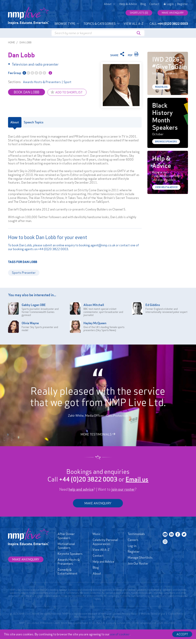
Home (11, 42)
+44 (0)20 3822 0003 (53, 249)
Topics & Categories (99, 24)
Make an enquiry (173, 12)
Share (114, 55)
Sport (67, 82)
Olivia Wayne (30, 323)
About (97, 573)
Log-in (132, 546)
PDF (130, 55)
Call (168, 24)
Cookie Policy (175, 613)
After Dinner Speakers (66, 536)
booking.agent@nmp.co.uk (97, 245)
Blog (143, 4)
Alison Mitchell (93, 305)
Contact (154, 4)
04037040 (133, 622)
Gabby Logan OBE (34, 305)
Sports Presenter (24, 273)
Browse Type (65, 24)
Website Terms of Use (153, 613)
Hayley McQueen (94, 323)
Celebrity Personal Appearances (105, 542)
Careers (133, 540)
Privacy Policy (130, 613)
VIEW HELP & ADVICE (166, 187)
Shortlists (139, 12)
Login (170, 4)
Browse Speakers (166, 141)
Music (97, 534)
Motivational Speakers (66, 546)
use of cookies (120, 634)
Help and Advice (103, 561)
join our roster (123, 489)
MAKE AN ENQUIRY (97, 503)
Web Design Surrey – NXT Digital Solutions (98, 616)
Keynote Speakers (70, 554)
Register (182, 4)
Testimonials (136, 534)
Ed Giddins (152, 305)
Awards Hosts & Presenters (42, 82)
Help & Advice (128, 4)
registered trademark (85, 613)
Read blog (161, 86)
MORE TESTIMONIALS (96, 434)
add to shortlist (68, 92)
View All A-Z (133, 24)
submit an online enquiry (59, 245)
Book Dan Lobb (26, 92)
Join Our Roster (138, 563)
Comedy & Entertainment (68, 572)
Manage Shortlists (140, 557)
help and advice (81, 489)
